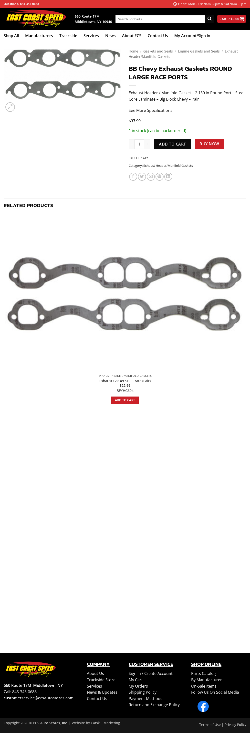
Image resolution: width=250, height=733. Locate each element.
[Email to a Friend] (151, 177)
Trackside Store (101, 679)
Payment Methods (145, 698)
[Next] (22, 104)
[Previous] (6, 630)
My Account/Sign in (192, 35)
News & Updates (102, 692)
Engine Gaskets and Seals (199, 51)
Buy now (209, 144)
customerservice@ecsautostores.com (38, 698)
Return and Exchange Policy (154, 704)
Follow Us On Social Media (215, 692)
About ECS (131, 35)
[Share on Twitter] (142, 177)
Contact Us (158, 35)
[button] (10, 107)
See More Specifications (150, 110)
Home (133, 51)
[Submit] (209, 19)
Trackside (68, 35)
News (110, 35)
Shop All (11, 35)
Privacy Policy (235, 724)
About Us (95, 673)
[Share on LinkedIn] (168, 177)
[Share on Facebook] (133, 177)
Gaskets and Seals (158, 51)
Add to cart (172, 144)
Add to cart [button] (125, 400)
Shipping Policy (142, 692)
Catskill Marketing (105, 723)
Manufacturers (39, 35)
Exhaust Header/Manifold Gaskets (168, 165)
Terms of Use (210, 724)
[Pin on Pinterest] (160, 177)
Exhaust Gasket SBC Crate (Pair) (125, 381)
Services (91, 35)
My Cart (136, 679)
